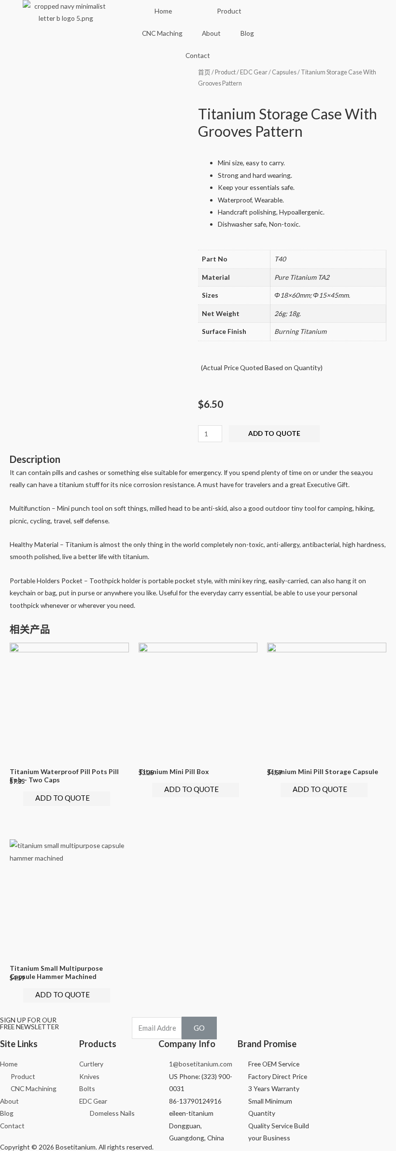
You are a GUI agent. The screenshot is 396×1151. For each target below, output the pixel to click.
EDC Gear (254, 72)
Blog (247, 33)
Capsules (284, 72)
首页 (204, 72)
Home (163, 11)
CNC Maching (162, 33)
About (211, 33)
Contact (197, 55)
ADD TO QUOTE (274, 433)
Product (229, 11)
